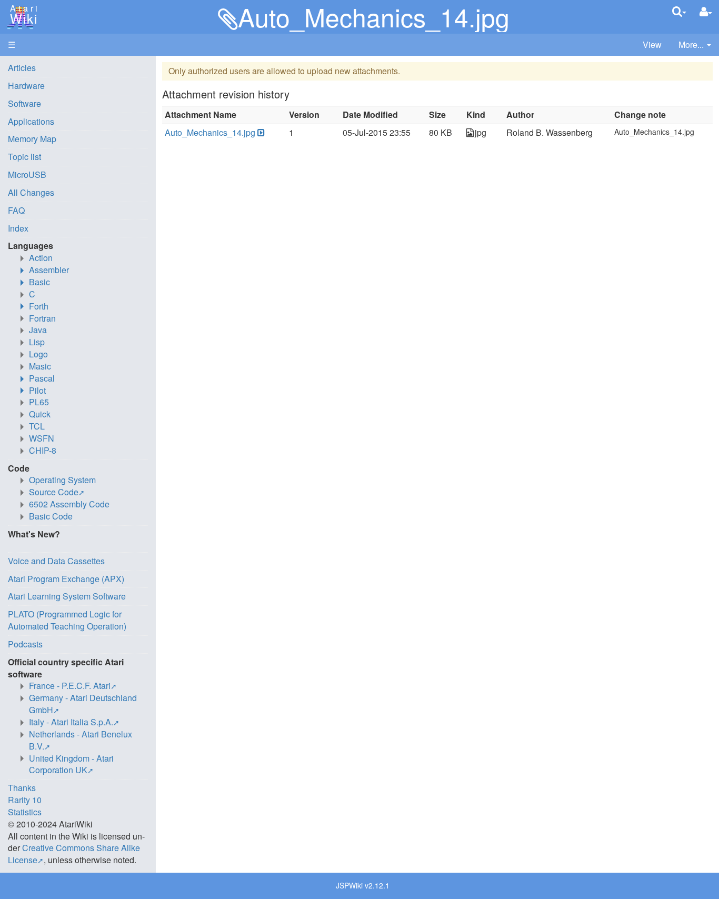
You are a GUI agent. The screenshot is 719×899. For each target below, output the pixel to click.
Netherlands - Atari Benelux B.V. (80, 740)
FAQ (16, 210)
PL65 (39, 402)
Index (18, 228)
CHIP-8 (42, 450)
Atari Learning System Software (67, 596)
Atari (22, 14)
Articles (22, 68)
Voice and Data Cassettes (56, 561)
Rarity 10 (25, 800)
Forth (38, 306)
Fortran (42, 318)
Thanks (22, 788)
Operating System (62, 480)
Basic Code (51, 516)
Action (41, 258)
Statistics (25, 812)
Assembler (49, 270)
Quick (40, 414)
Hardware (26, 85)
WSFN (41, 438)
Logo (38, 354)
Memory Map (32, 139)
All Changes (31, 192)
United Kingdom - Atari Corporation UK (71, 764)
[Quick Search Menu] (679, 11)
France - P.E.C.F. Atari (70, 686)
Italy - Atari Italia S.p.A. (71, 722)
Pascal (42, 378)
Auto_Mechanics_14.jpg (210, 132)
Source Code (53, 492)
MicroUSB (27, 174)
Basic (39, 282)
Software (24, 103)
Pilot (37, 390)
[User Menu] (706, 12)
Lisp (37, 342)
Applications (31, 121)
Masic (40, 366)
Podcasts (25, 644)
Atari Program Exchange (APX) (66, 579)
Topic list (24, 157)
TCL (37, 426)
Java (38, 330)
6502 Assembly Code (69, 504)
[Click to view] (260, 133)
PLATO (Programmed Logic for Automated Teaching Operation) (67, 620)
